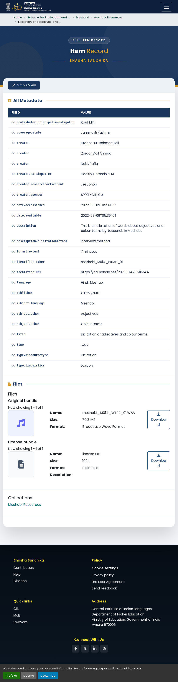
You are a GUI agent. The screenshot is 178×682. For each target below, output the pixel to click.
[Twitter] (85, 649)
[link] (158, 419)
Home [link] (17, 17)
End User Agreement (108, 581)
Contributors (23, 567)
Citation (20, 581)
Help (17, 574)
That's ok (11, 675)
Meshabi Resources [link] (108, 17)
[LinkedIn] (95, 649)
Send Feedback (104, 588)
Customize (47, 675)
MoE (16, 615)
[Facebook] (75, 649)
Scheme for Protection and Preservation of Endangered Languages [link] (49, 17)
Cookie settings (105, 568)
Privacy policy (103, 575)
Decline (28, 675)
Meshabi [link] (82, 17)
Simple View (26, 85)
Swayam (20, 622)
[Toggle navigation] (166, 6)
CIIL (16, 608)
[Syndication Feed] (104, 649)
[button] (24, 504)
